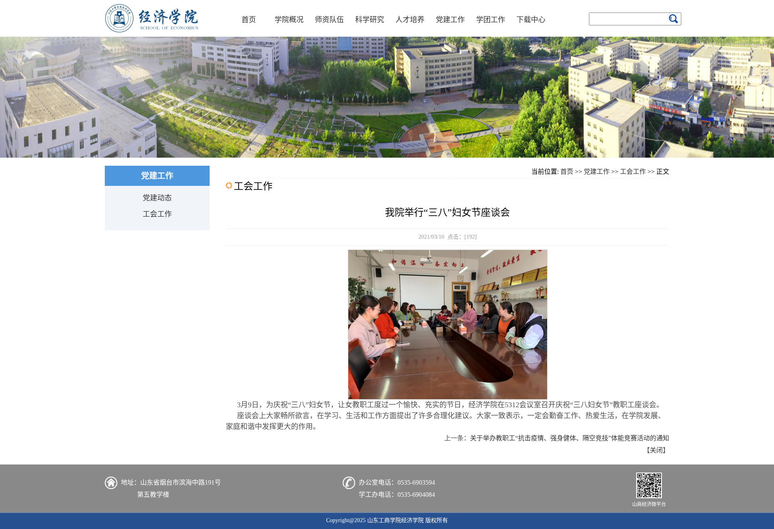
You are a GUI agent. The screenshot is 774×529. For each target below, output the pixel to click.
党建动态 (157, 198)
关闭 (656, 450)
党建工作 (450, 20)
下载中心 (530, 20)
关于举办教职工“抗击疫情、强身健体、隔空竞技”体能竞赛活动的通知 (569, 438)
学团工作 (490, 20)
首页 (248, 20)
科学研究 (369, 20)
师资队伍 (329, 20)
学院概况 (289, 20)
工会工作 (157, 214)
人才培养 (409, 20)
